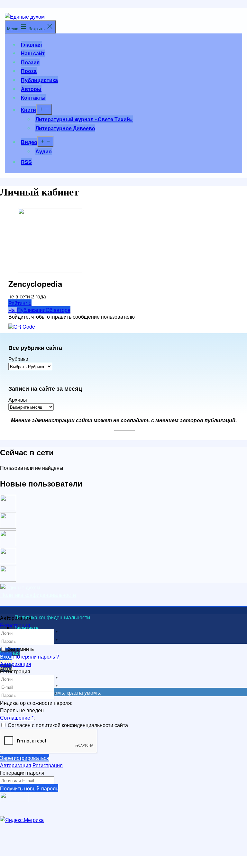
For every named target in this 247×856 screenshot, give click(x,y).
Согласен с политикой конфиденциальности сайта (68, 725)
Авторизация (15, 664)
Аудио (43, 151)
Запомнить (21, 648)
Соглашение (16, 717)
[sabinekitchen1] (8, 562)
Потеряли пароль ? (36, 656)
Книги (28, 110)
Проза (29, 71)
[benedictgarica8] (8, 544)
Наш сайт (33, 53)
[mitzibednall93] (8, 526)
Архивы (17, 399)
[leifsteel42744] (8, 509)
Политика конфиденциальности (38, 594)
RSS (26, 162)
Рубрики (18, 359)
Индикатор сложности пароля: (36, 702)
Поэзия (30, 62)
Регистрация (15, 625)
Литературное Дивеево (65, 128)
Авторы (31, 89)
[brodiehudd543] (8, 579)
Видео (29, 142)
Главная (31, 44)
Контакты (33, 97)
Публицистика (39, 80)
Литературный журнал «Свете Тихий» (84, 119)
